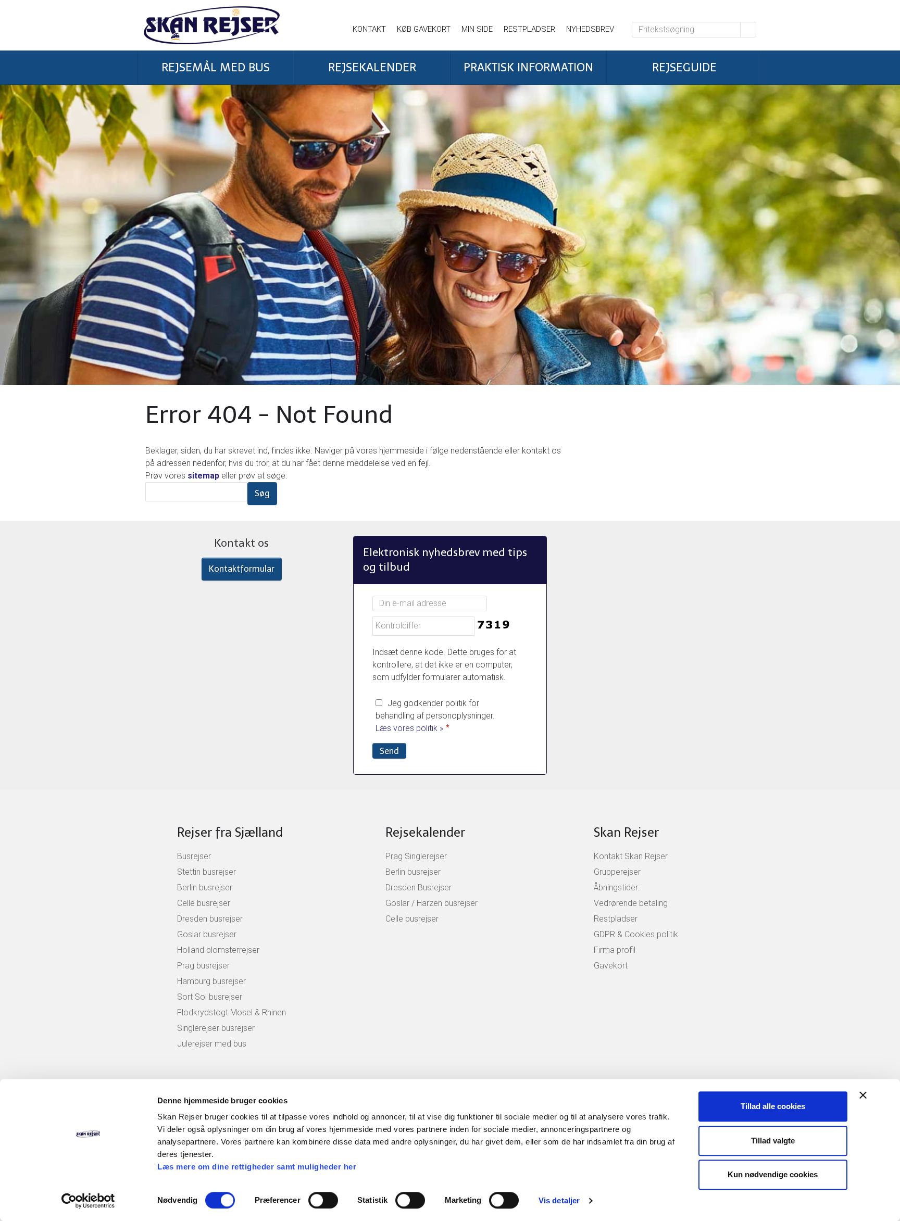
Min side (477, 29)
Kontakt (369, 29)
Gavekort (611, 966)
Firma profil (614, 950)
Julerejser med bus (211, 1044)
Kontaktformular (241, 569)
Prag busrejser (203, 966)
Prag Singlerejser (416, 856)
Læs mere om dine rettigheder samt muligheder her (256, 1166)
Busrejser (194, 856)
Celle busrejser (203, 903)
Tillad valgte (773, 1140)
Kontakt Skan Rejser (631, 856)
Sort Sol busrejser (209, 997)
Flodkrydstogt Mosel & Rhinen (231, 1012)
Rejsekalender (425, 832)
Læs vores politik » (409, 728)
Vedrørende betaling (631, 903)
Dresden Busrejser (418, 887)
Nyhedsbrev (590, 29)
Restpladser (529, 29)
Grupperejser (617, 872)
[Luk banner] (863, 1095)
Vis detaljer (559, 1200)
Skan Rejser (626, 832)
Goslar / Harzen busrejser (431, 903)
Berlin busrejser (204, 887)
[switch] (323, 1200)
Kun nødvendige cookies (773, 1174)
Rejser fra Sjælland (230, 832)
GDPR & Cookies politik (636, 934)
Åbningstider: (617, 887)
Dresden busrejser (210, 919)
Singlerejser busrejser (216, 1028)
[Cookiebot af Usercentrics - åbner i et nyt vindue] (88, 1201)
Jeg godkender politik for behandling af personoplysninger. (435, 715)
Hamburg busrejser (211, 981)
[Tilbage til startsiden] (234, 25)
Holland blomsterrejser (218, 950)
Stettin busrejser (206, 872)
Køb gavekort (424, 29)
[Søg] (748, 29)
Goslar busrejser (206, 934)
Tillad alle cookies (773, 1106)
